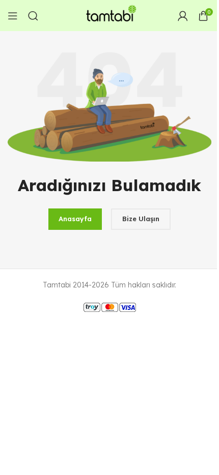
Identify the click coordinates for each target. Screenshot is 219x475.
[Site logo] (109, 14)
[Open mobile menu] (13, 16)
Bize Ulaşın (140, 219)
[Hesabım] (183, 16)
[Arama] (33, 16)
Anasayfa (75, 219)
